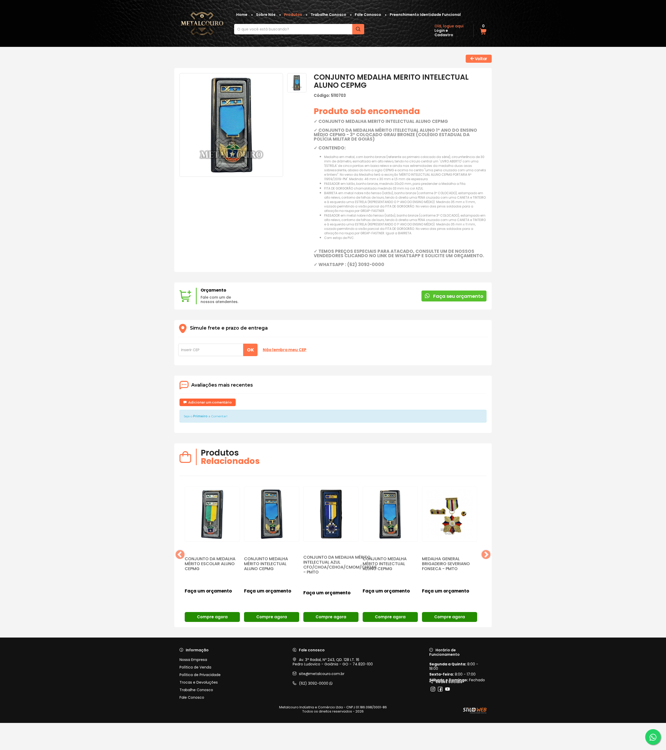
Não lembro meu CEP (284, 350)
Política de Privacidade (200, 675)
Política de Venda (195, 667)
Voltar (480, 59)
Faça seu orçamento (457, 296)
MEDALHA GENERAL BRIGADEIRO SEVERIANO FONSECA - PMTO (446, 563)
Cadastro (443, 34)
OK (250, 349)
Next (486, 554)
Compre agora (212, 617)
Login (439, 30)
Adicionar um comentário (210, 402)
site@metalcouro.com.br (321, 673)
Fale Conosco (368, 14)
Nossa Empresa (193, 660)
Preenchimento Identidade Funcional (425, 14)
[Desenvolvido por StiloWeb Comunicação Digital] (474, 711)
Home (241, 14)
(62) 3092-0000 (314, 683)
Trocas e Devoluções (199, 682)
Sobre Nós (266, 14)
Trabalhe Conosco (328, 14)
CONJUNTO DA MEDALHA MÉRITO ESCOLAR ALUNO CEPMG (210, 563)
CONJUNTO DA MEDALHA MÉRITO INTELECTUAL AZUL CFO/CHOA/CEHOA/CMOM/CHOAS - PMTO (340, 565)
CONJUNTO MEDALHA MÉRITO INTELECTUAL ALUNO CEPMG (266, 563)
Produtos (293, 14)
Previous (180, 554)
